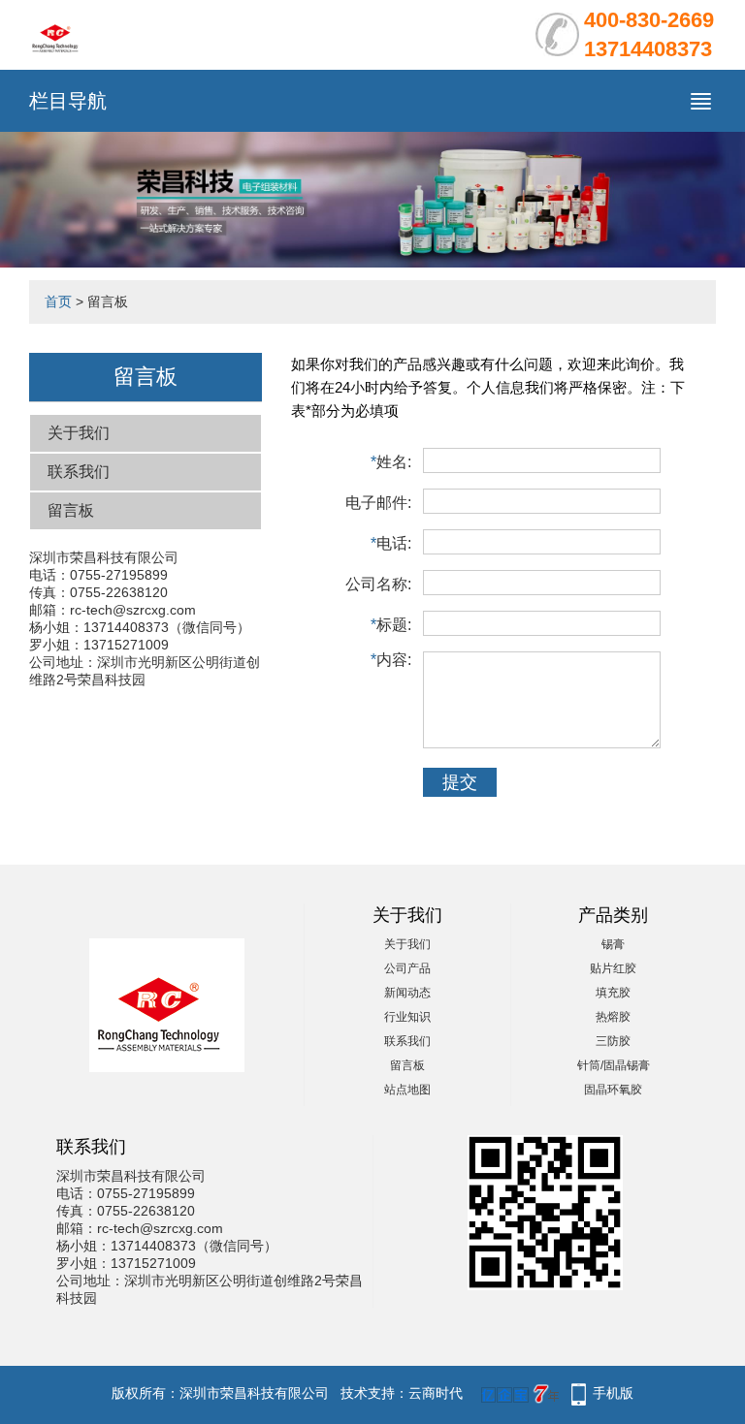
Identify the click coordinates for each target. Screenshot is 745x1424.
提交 (459, 782)
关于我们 (79, 433)
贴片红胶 (613, 968)
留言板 (71, 510)
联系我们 (79, 471)
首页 (58, 301)
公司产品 (407, 968)
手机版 (613, 1393)
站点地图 (407, 1089)
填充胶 (613, 992)
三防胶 (613, 1041)
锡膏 (613, 944)
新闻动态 (407, 992)
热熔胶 (613, 1017)
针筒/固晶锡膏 (613, 1065)
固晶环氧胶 (613, 1089)
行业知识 (407, 1017)
